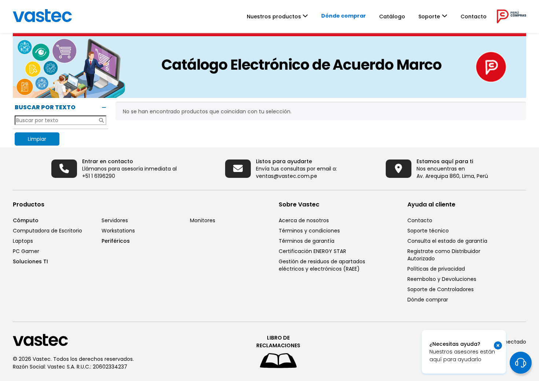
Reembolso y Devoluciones (441, 279)
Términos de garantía (306, 241)
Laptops (23, 241)
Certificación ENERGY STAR (312, 251)
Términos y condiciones (309, 230)
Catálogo (392, 16)
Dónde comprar (343, 15)
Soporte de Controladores (440, 289)
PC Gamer (26, 251)
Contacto (474, 16)
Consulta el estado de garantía (447, 241)
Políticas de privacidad (436, 268)
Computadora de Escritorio (47, 230)
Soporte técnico (428, 230)
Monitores (202, 220)
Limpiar (37, 139)
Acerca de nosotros (304, 220)
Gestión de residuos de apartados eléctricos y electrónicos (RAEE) (322, 265)
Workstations (118, 230)
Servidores (115, 220)
